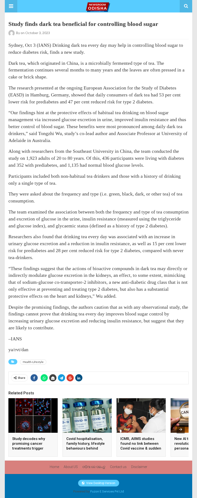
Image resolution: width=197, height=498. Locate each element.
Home (54, 467)
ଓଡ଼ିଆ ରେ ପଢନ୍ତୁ (93, 467)
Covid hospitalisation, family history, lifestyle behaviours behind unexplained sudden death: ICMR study (85, 448)
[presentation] (181, 429)
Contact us (118, 467)
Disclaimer (139, 467)
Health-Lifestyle (33, 362)
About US (71, 467)
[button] (11, 6)
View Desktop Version (100, 483)
